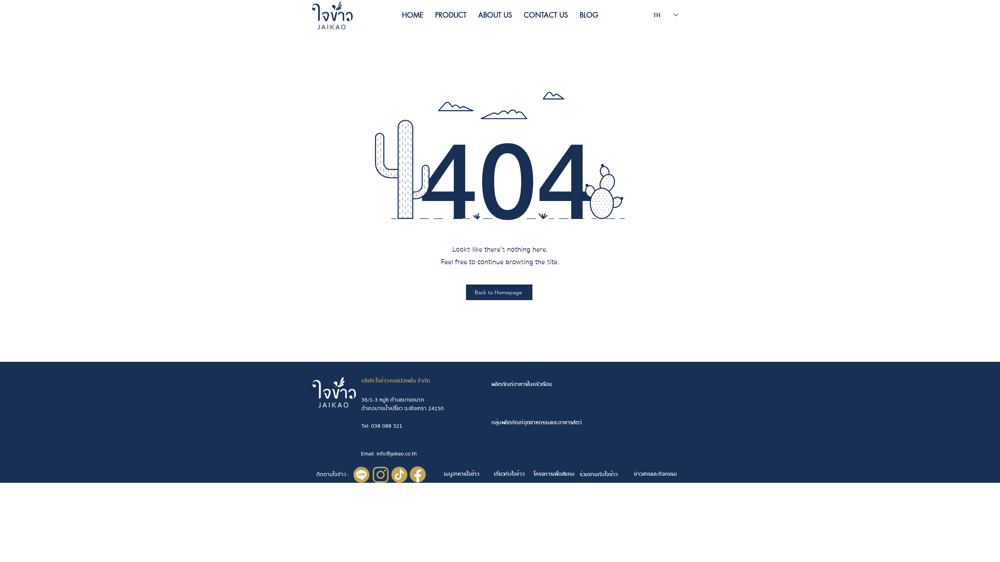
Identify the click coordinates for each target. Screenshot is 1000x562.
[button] (450, 15)
